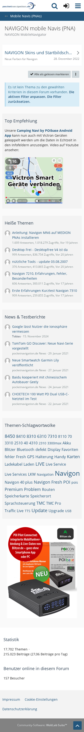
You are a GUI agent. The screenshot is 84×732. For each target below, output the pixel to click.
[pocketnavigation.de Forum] (18, 6)
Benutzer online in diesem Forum (36, 668)
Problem (32, 489)
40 (26, 443)
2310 (42, 443)
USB (68, 511)
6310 (41, 436)
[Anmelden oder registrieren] (66, 6)
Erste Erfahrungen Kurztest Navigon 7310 (44, 290)
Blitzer (10, 449)
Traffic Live (14, 510)
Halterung (44, 456)
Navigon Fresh (48, 482)
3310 (9, 443)
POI (66, 482)
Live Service (56, 464)
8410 (20, 436)
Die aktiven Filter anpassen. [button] (41, 94)
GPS (30, 456)
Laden (29, 464)
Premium (14, 489)
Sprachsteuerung (20, 503)
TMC (40, 503)
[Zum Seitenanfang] (77, 725)
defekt (40, 449)
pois (74, 482)
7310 (52, 436)
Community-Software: (42, 725)
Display (54, 449)
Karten (73, 456)
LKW (32, 474)
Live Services (16, 474)
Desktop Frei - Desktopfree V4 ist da (40, 249)
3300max (54, 443)
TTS (27, 511)
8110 (62, 436)
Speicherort (40, 496)
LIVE (40, 464)
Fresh (21, 456)
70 (70, 436)
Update (39, 510)
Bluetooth (25, 449)
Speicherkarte (17, 496)
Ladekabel (13, 464)
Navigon (67, 473)
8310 (31, 436)
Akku (67, 443)
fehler (10, 456)
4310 (33, 443)
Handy (60, 456)
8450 (10, 436)
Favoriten (70, 449)
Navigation (45, 474)
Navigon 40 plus (19, 482)
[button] (78, 6)
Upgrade (56, 510)
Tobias (16, 336)
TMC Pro (53, 503)
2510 (18, 443)
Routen (48, 489)
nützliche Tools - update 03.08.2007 (40, 261)
